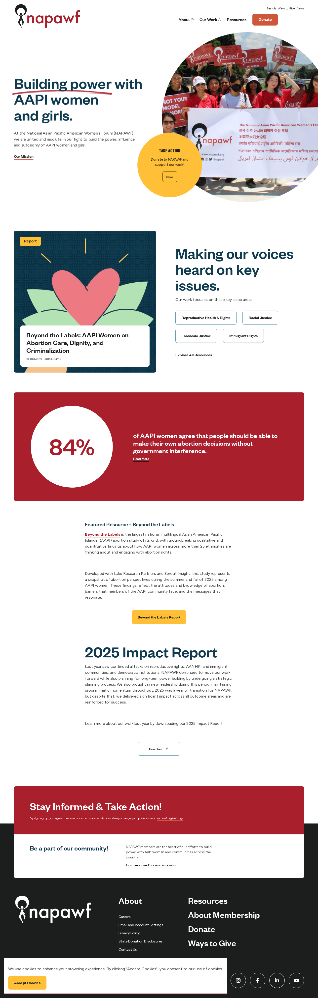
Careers (125, 917)
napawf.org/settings (170, 818)
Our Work (208, 19)
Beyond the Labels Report (159, 617)
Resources (236, 19)
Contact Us (128, 949)
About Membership (224, 914)
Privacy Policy (129, 933)
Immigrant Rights (243, 336)
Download (156, 748)
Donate (265, 21)
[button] (271, 9)
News (300, 8)
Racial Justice (260, 318)
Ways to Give (286, 8)
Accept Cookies (27, 982)
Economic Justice (196, 336)
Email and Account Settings (141, 925)
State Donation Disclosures (140, 941)
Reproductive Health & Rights (206, 318)
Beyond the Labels (102, 534)
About (184, 19)
